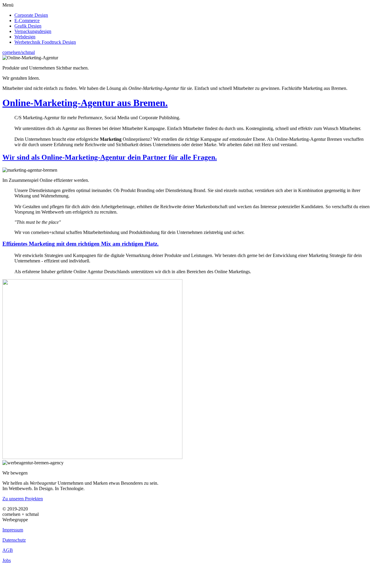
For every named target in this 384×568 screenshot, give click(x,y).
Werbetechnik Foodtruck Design (45, 42)
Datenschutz (14, 540)
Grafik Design (27, 25)
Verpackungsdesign (32, 31)
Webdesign (24, 36)
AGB (7, 550)
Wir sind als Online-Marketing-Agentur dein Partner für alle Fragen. (109, 157)
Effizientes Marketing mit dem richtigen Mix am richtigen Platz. (80, 244)
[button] (192, 5)
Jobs (6, 560)
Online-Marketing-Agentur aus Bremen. (85, 102)
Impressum (12, 529)
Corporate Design (31, 15)
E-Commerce (27, 20)
